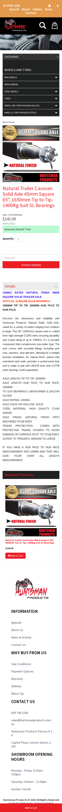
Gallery (37, 9)
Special (14, 9)
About (26, 9)
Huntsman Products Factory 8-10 (31, 733)
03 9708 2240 (11, 6)
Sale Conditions (21, 664)
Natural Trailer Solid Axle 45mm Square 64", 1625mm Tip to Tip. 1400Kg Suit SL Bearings (29, 541)
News (48, 9)
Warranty (17, 679)
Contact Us (18, 645)
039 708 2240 (19, 713)
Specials (16, 623)
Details (10, 286)
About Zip (17, 693)
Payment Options (22, 671)
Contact (30, 13)
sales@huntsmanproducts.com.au (31, 722)
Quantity (8, 238)
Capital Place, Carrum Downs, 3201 (31, 744)
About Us (17, 630)
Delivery (16, 686)
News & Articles (21, 637)
